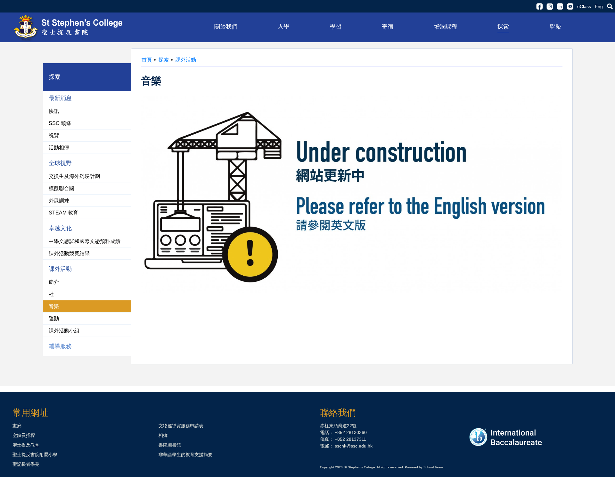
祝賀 (54, 135)
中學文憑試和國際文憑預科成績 (84, 241)
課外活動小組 (64, 330)
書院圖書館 (170, 445)
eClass (584, 6)
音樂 (54, 306)
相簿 (163, 435)
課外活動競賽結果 (69, 253)
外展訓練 (59, 200)
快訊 (54, 111)
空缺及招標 (23, 435)
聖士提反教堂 (25, 445)
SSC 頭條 (60, 123)
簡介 (54, 282)
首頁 (147, 60)
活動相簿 (59, 147)
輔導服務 (60, 346)
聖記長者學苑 (25, 464)
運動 (54, 318)
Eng (599, 6)
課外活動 (186, 60)
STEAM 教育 (63, 212)
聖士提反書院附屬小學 (34, 454)
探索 (164, 60)
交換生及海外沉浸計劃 (74, 176)
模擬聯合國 (61, 188)
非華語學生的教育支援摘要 (185, 454)
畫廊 (16, 425)
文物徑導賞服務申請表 (181, 425)
